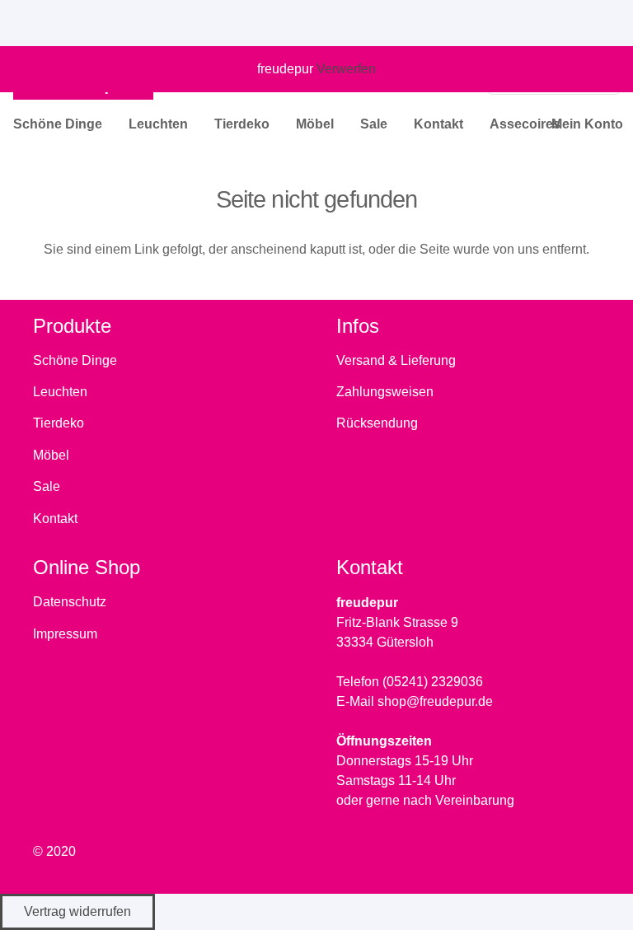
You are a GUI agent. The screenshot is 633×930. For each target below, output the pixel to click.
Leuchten (60, 392)
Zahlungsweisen (385, 392)
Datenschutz (69, 602)
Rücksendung (377, 423)
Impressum (65, 634)
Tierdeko (58, 423)
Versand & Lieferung (396, 360)
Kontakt (55, 519)
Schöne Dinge (75, 360)
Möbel (51, 455)
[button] (110, 124)
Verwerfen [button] (346, 69)
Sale (46, 486)
